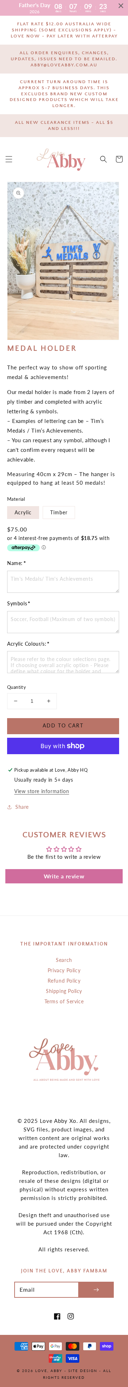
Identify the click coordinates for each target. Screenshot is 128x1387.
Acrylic (23, 512)
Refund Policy (64, 981)
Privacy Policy (64, 970)
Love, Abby (48, 1370)
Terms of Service (64, 1001)
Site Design (82, 1370)
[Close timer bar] (121, 6)
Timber (59, 512)
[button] (9, 159)
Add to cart (63, 725)
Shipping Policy (64, 991)
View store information (41, 791)
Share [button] (22, 807)
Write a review (64, 876)
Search (64, 960)
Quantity (16, 687)
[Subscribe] (96, 1290)
